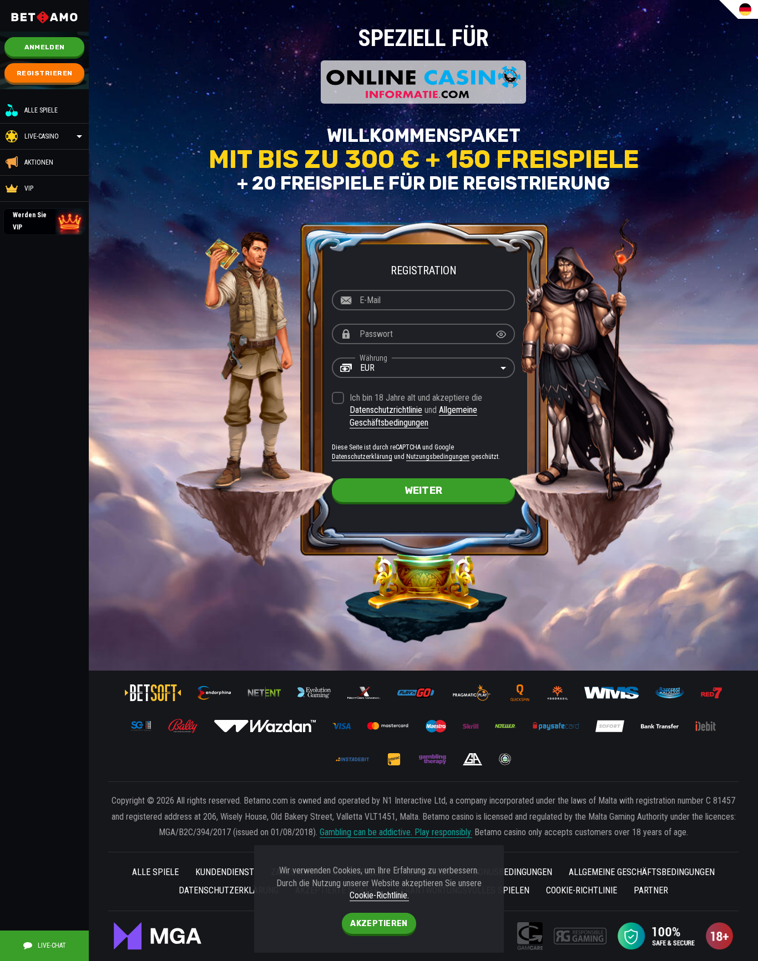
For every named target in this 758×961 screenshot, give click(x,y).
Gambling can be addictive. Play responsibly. (396, 832)
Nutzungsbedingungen (437, 457)
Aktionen (38, 162)
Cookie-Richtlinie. (379, 895)
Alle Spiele (41, 110)
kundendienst (224, 872)
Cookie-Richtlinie (581, 890)
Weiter (424, 490)
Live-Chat (52, 945)
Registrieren (45, 73)
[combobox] (423, 368)
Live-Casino (41, 136)
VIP (28, 188)
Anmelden (44, 47)
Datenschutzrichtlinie (386, 410)
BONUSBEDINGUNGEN (512, 872)
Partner (651, 890)
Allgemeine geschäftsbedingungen (642, 872)
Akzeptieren (378, 923)
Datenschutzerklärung (362, 457)
